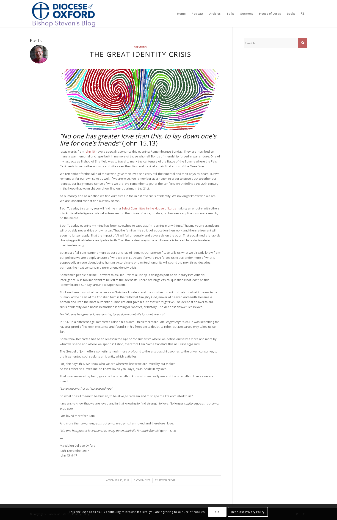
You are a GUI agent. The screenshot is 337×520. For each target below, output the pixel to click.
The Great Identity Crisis (140, 54)
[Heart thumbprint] (140, 99)
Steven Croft (166, 480)
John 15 (90, 151)
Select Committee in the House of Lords (148, 208)
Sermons (140, 47)
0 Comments (142, 480)
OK (217, 512)
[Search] (302, 13)
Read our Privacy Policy (248, 512)
